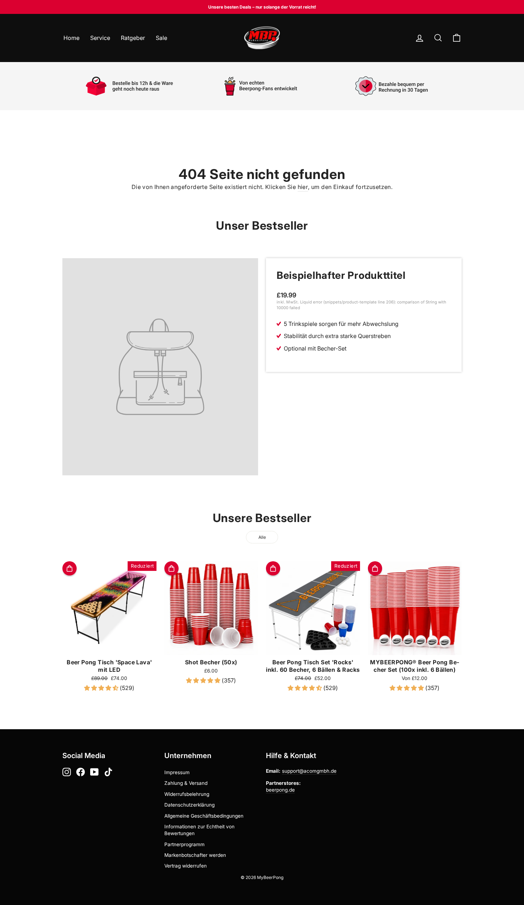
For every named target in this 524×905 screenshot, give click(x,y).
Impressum (177, 772)
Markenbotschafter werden (195, 855)
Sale (161, 37)
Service (100, 37)
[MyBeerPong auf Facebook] (80, 772)
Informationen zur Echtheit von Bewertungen (199, 830)
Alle (262, 537)
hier (303, 186)
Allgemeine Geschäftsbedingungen (203, 816)
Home (71, 37)
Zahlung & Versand (185, 783)
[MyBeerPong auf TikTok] (108, 772)
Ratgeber (133, 37)
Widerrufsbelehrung (186, 794)
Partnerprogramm (184, 844)
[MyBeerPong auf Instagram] (66, 772)
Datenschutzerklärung (189, 805)
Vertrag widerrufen (185, 866)
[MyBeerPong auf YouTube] (94, 772)
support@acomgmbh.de (309, 771)
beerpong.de (280, 790)
